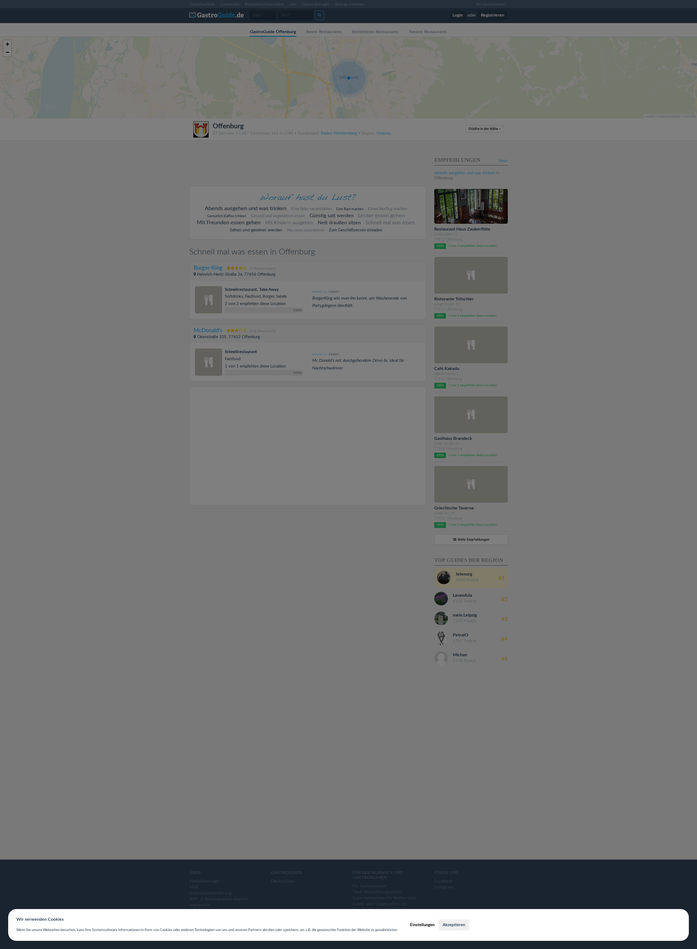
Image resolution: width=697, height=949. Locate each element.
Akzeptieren (454, 925)
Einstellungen (422, 925)
